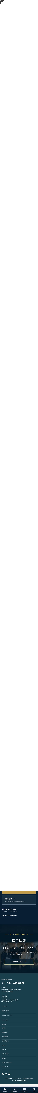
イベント (5, 1091)
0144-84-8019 (9, 909)
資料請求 (25, 1091)
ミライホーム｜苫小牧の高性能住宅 (23, 1078)
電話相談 (15, 1091)
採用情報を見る (19, 962)
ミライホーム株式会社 (12, 983)
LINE (34, 1091)
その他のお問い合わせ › (9, 915)
